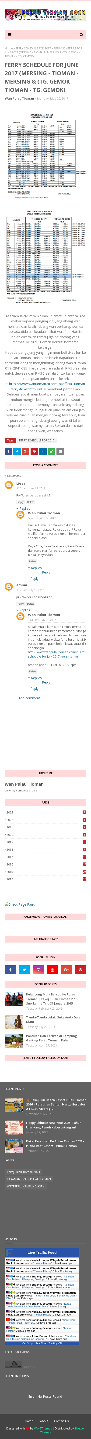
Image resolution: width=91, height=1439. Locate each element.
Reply (21, 502)
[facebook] (10, 969)
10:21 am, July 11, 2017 (30, 590)
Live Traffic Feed (42, 1252)
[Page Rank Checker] (20, 904)
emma (21, 585)
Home (9, 48)
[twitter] (24, 969)
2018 (46, 850)
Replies (24, 508)
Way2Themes (43, 1428)
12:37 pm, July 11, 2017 (42, 619)
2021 (46, 827)
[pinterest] (80, 969)
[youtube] (52, 969)
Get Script (27, 1343)
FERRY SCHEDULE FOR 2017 (33, 48)
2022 (46, 820)
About (44, 1421)
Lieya (20, 483)
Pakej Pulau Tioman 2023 (23, 1172)
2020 (46, 835)
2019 (46, 842)
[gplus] (66, 969)
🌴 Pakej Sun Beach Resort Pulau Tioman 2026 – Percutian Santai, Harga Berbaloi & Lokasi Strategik (56, 1104)
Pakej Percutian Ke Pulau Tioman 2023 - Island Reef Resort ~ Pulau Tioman (55, 1143)
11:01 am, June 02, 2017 (31, 488)
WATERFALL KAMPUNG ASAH (26, 1186)
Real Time (40, 1343)
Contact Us (61, 1421)
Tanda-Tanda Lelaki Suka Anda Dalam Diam (54, 1019)
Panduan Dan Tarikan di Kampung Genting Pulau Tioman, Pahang (51, 1038)
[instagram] (38, 969)
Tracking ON (55, 1343)
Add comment (29, 698)
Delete (30, 502)
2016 (46, 864)
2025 (46, 812)
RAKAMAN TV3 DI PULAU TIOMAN (29, 1179)
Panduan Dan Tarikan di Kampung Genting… (40, 1278)
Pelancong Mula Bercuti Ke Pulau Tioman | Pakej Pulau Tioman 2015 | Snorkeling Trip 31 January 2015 (53, 998)
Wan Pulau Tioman (19, 98)
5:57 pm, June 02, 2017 (42, 518)
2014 (46, 879)
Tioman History (42, 1263)
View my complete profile (21, 790)
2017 (46, 857)
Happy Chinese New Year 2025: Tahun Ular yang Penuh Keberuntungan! (53, 1125)
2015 (46, 872)
